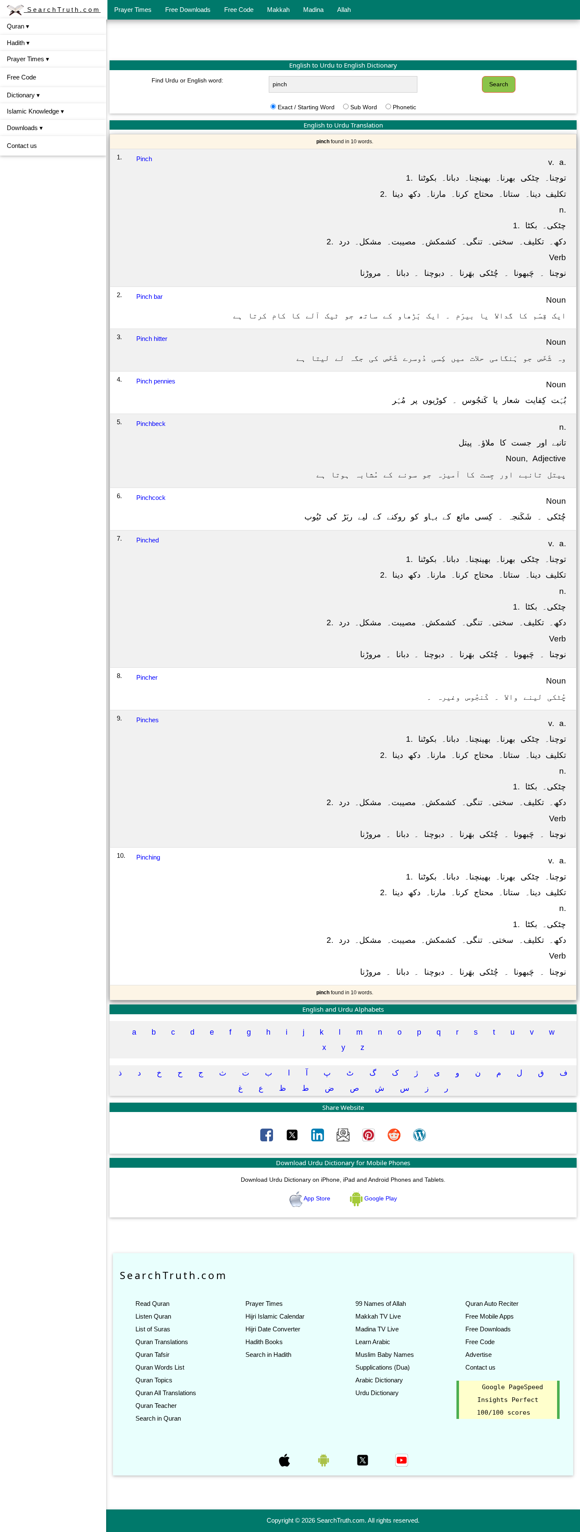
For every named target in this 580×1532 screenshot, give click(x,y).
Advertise (478, 1354)
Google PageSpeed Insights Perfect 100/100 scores (510, 1399)
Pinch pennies (155, 381)
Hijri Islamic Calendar (274, 1316)
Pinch (144, 158)
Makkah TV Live (378, 1316)
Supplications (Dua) (382, 1367)
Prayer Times (133, 9)
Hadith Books (264, 1341)
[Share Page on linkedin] (318, 1134)
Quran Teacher (156, 1405)
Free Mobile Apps (489, 1316)
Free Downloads (188, 9)
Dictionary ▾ (23, 95)
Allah (344, 9)
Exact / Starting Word (306, 107)
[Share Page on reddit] (394, 1134)
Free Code (238, 9)
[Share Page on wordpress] (419, 1134)
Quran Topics (153, 1380)
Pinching (148, 857)
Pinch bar (149, 296)
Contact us (22, 145)
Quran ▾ (18, 26)
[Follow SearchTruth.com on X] (363, 1459)
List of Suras (152, 1329)
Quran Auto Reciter (491, 1303)
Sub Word (363, 107)
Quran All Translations (165, 1392)
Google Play (380, 1198)
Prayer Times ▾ (28, 58)
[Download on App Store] (285, 1459)
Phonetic (404, 107)
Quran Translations (161, 1341)
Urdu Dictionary (377, 1392)
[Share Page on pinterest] (369, 1134)
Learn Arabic (372, 1341)
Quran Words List (159, 1367)
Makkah (278, 9)
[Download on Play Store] (324, 1459)
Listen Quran (153, 1316)
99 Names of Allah (380, 1303)
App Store (317, 1198)
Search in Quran (158, 1418)
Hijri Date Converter (272, 1329)
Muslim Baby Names (384, 1354)
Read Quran (152, 1303)
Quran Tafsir (152, 1354)
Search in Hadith (268, 1354)
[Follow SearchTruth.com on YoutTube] (401, 1459)
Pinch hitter (151, 338)
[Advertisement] (343, 39)
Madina (313, 9)
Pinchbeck (151, 423)
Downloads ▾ (25, 127)
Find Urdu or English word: (187, 80)
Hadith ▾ (18, 42)
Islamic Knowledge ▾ (35, 111)
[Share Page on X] (293, 1134)
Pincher (147, 677)
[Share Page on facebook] (267, 1134)
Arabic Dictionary (379, 1380)
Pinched (147, 540)
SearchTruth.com (62, 9)
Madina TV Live (377, 1329)
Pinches (147, 719)
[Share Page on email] (343, 1134)
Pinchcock (151, 497)
